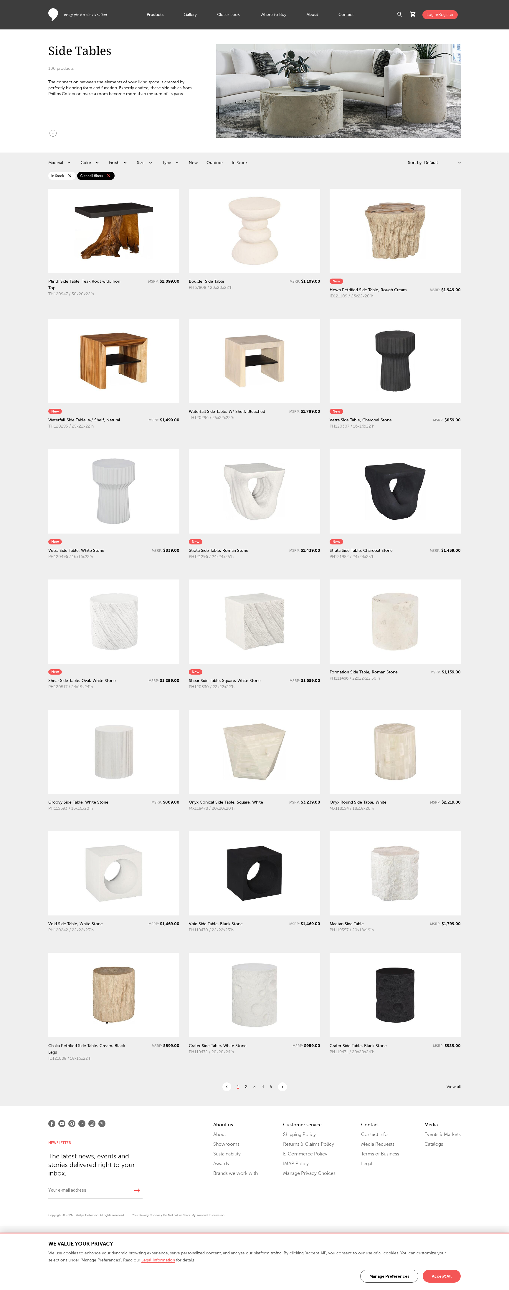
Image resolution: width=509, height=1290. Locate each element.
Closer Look (228, 14)
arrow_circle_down (53, 133)
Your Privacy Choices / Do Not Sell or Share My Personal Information (178, 1215)
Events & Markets (442, 1134)
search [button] (400, 14)
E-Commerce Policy (305, 1154)
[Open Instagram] (91, 1123)
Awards (221, 1163)
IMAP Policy (296, 1163)
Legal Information (158, 1260)
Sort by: (415, 162)
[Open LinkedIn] (81, 1123)
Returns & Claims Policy (308, 1144)
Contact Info (374, 1134)
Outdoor (214, 162)
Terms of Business (380, 1154)
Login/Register (440, 14)
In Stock (239, 162)
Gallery (190, 14)
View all (454, 1086)
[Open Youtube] (61, 1123)
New (193, 162)
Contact (346, 14)
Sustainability (227, 1154)
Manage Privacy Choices (309, 1173)
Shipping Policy (299, 1134)
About (312, 14)
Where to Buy (273, 14)
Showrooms (226, 1144)
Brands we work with (235, 1173)
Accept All (442, 1276)
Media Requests (377, 1144)
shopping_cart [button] (413, 14)
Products (155, 14)
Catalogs (433, 1144)
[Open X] (101, 1123)
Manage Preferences (389, 1276)
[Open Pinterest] (71, 1123)
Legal (366, 1163)
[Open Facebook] (51, 1123)
